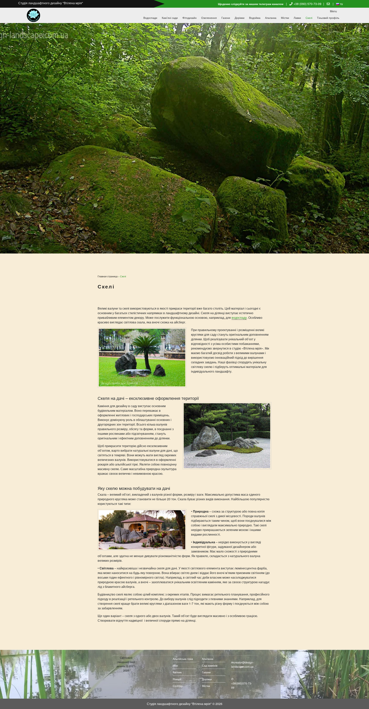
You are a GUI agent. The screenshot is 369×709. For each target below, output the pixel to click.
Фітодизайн (189, 18)
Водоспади (150, 18)
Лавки (297, 18)
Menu (333, 11)
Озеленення (209, 18)
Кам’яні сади (170, 18)
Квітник (177, 672)
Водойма (254, 18)
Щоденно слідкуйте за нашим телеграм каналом (250, 4)
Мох (175, 665)
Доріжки (239, 18)
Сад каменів (209, 665)
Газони (225, 18)
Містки (285, 18)
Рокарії (177, 679)
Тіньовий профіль (328, 18)
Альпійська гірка (183, 659)
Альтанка (270, 18)
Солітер (178, 686)
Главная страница (108, 276)
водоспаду (239, 317)
